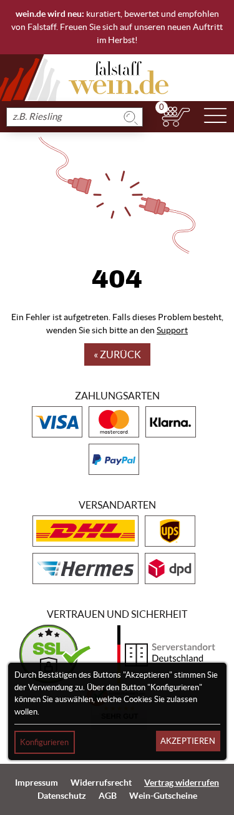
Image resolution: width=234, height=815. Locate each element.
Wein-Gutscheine (163, 796)
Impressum (36, 783)
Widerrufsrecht (101, 783)
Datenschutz (61, 796)
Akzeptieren (187, 741)
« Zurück (117, 354)
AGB (108, 796)
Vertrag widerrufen (181, 783)
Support (172, 330)
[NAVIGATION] (215, 117)
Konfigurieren (44, 742)
